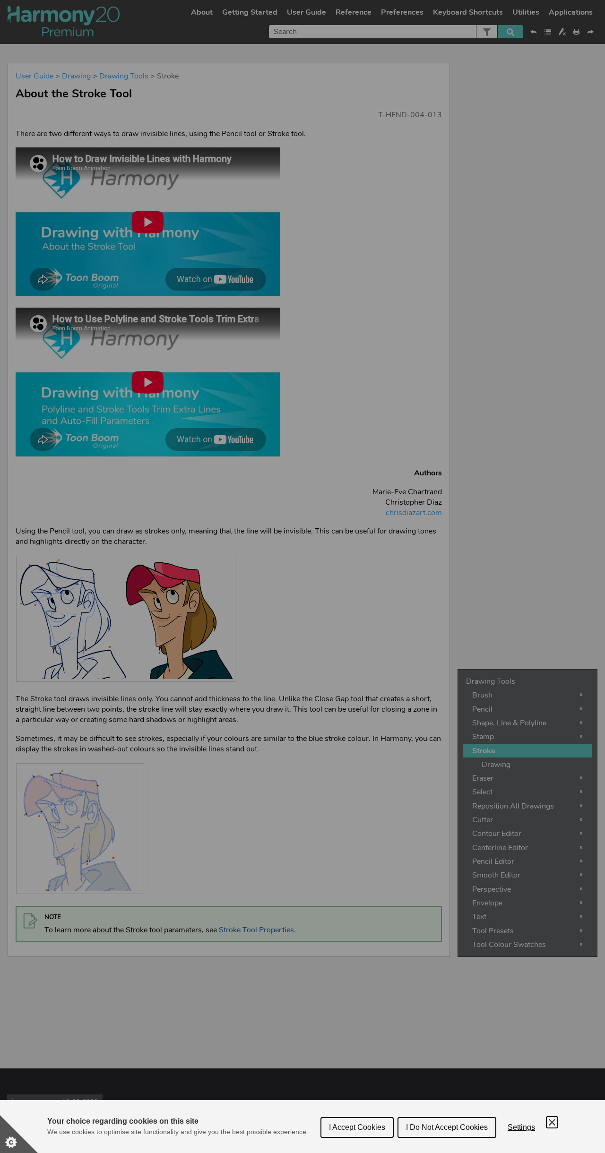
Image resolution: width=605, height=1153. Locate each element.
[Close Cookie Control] (552, 1122)
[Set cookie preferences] (19, 1134)
